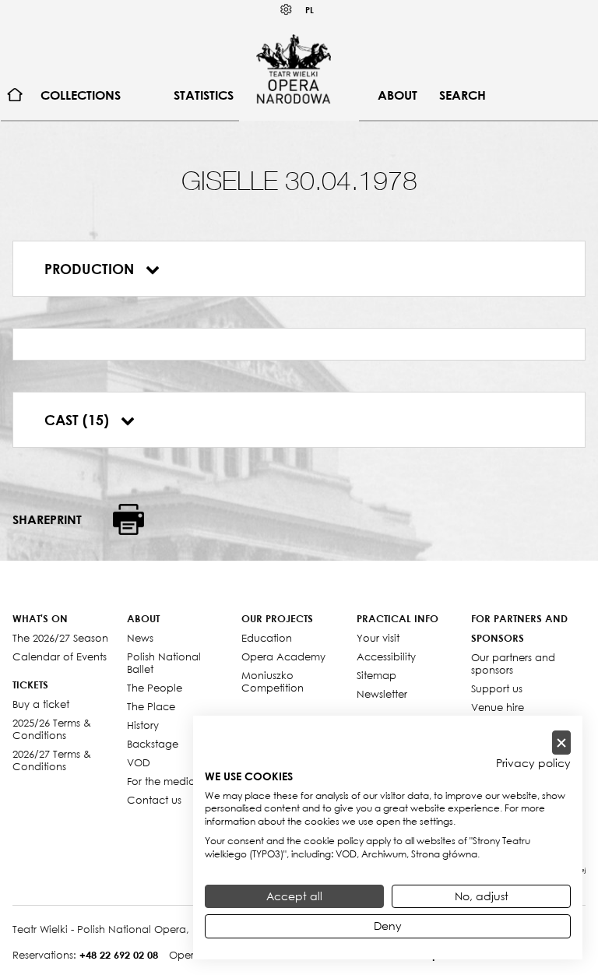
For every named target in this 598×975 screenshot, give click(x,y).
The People (154, 687)
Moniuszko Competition (272, 681)
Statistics (204, 95)
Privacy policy (533, 763)
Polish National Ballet (164, 662)
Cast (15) (78, 419)
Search (462, 95)
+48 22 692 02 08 (118, 955)
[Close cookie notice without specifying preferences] (561, 742)
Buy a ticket (40, 704)
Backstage (152, 743)
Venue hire (497, 707)
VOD (138, 762)
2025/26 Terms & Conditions (51, 728)
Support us (496, 688)
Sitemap (376, 675)
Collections (80, 95)
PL (309, 10)
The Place (151, 706)
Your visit (378, 638)
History (143, 725)
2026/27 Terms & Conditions (51, 760)
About (397, 95)
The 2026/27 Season (60, 638)
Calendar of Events (59, 656)
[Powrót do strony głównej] (293, 68)
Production (91, 268)
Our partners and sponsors (513, 663)
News (140, 638)
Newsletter (382, 694)
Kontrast (286, 9)
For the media (161, 781)
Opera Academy (283, 656)
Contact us (154, 800)
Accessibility (386, 656)
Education (266, 638)
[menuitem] (15, 95)
